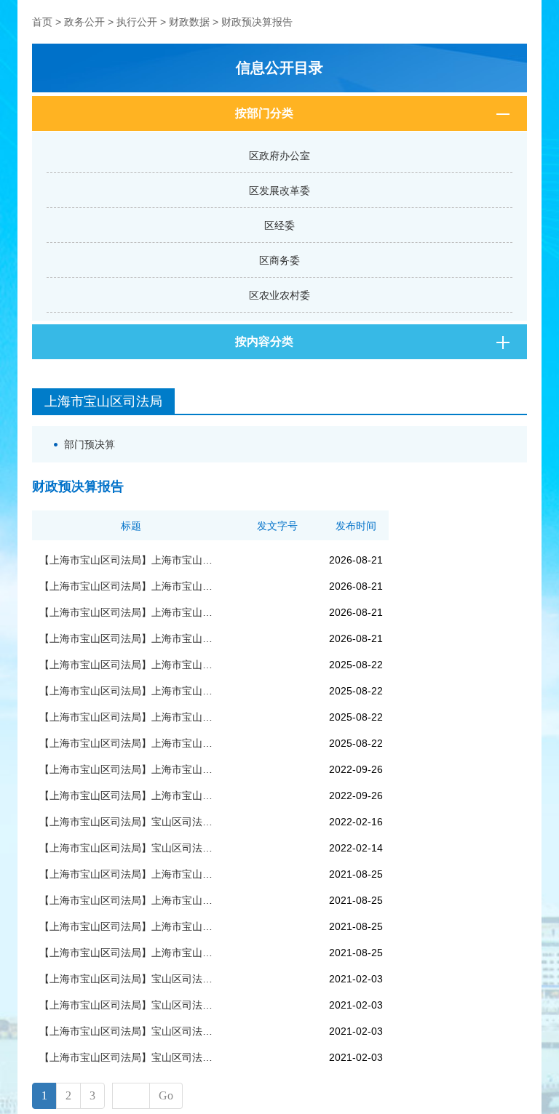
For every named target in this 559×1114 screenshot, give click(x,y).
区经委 (279, 225)
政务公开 (84, 22)
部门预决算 (89, 444)
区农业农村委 (279, 295)
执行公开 (136, 22)
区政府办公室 (279, 155)
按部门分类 (264, 113)
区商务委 (279, 260)
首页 (42, 22)
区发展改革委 (279, 190)
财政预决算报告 (257, 22)
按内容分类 (264, 341)
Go (166, 1095)
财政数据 (189, 22)
